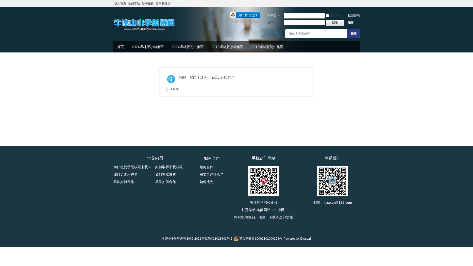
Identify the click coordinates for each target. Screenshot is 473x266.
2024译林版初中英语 (188, 47)
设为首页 (120, 3)
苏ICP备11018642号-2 (217, 238)
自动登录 (336, 15)
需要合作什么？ (212, 174)
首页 (120, 47)
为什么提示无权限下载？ (132, 167)
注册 (351, 22)
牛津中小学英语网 (174, 238)
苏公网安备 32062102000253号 (260, 238)
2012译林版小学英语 (228, 47)
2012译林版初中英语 (268, 47)
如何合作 (206, 167)
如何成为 (206, 182)
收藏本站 (134, 3)
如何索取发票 (165, 174)
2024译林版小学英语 (148, 47)
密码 (271, 22)
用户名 (272, 15)
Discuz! (305, 238)
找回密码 (354, 15)
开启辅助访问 (358, 3)
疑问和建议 (163, 3)
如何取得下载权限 (169, 167)
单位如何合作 (123, 182)
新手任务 (148, 3)
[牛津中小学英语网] (144, 31)
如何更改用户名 (125, 174)
